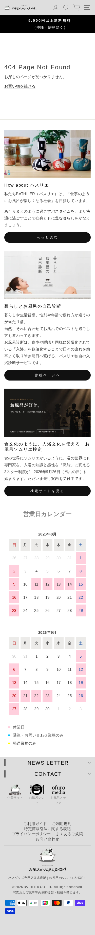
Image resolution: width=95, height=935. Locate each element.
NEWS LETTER (48, 763)
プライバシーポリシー (31, 834)
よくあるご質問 (69, 834)
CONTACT (48, 774)
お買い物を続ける (19, 86)
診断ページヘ (47, 375)
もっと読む (47, 237)
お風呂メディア (58, 800)
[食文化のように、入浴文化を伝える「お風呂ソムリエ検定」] (47, 413)
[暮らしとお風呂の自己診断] (47, 275)
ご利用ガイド (35, 823)
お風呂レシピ (37, 800)
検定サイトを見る (47, 491)
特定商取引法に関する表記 (47, 829)
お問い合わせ (47, 839)
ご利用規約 (61, 823)
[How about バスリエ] (47, 154)
